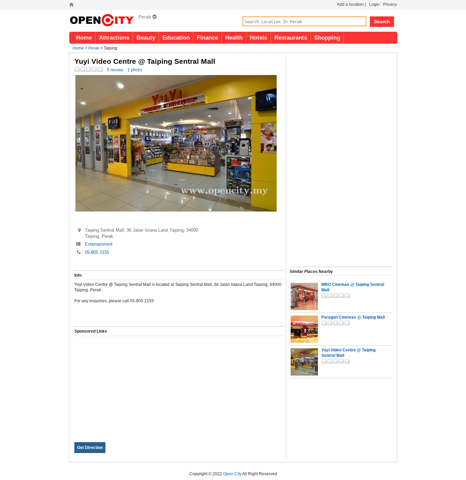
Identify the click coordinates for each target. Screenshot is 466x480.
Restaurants (290, 37)
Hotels (258, 37)
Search (382, 21)
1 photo (134, 69)
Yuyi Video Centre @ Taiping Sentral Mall (348, 353)
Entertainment (99, 244)
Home (84, 37)
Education (176, 37)
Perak (93, 48)
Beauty (145, 37)
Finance (207, 37)
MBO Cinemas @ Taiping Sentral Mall (352, 287)
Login (374, 4)
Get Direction (90, 447)
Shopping (327, 37)
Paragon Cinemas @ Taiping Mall (353, 317)
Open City (232, 473)
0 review (115, 69)
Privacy (390, 4)
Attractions (114, 37)
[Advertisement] (179, 384)
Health (234, 37)
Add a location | (351, 4)
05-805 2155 (97, 252)
